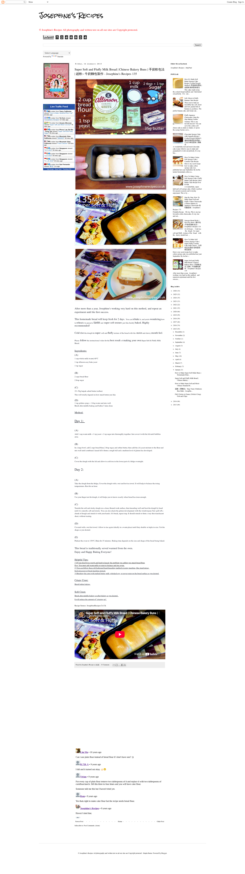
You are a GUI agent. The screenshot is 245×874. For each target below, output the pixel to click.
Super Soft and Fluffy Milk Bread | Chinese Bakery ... (186, 379)
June (177, 352)
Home (120, 821)
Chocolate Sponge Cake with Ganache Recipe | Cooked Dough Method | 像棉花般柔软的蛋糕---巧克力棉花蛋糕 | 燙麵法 (192, 139)
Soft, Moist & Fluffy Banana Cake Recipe (191, 99)
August (178, 345)
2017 (175, 322)
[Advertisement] (56, 216)
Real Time (58, 169)
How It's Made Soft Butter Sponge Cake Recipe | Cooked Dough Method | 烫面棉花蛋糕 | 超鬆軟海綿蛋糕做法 (193, 83)
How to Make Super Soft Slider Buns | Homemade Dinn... (188, 374)
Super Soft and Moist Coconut (60, 125)
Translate (60, 56)
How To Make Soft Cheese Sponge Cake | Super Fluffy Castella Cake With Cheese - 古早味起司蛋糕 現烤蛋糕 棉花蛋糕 (193, 244)
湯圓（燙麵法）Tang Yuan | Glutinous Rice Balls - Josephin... (188, 390)
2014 (175, 401)
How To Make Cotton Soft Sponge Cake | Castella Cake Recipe (191, 159)
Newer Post (79, 821)
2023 (175, 301)
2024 (175, 297)
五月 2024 (48, 150)
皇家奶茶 (61, 138)
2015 (175, 329)
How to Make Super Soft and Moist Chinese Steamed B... (187, 384)
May (177, 356)
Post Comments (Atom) (92, 825)
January (178, 370)
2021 (175, 308)
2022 (175, 304)
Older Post (160, 821)
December (178, 332)
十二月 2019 (49, 161)
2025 (175, 294)
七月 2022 (48, 155)
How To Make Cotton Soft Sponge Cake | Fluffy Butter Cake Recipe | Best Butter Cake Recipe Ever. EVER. (193, 180)
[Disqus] (120, 709)
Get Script (50, 169)
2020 (175, 311)
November (179, 335)
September (179, 342)
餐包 (51, 166)
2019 (175, 315)
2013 (175, 404)
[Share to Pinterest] (124, 665)
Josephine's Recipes (71, 15)
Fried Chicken (62, 143)
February (178, 366)
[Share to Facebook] (122, 665)
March (177, 363)
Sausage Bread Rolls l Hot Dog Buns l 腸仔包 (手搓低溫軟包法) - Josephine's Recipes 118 (192, 223)
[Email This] (114, 665)
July (177, 349)
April (177, 359)
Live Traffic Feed (59, 106)
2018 (175, 318)
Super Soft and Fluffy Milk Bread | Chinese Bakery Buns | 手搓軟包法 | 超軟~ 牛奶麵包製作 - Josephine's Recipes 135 (192, 265)
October (178, 339)
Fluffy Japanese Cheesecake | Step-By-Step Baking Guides (191, 117)
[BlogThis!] (116, 665)
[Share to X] (119, 665)
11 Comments (105, 665)
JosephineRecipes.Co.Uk (96, 605)
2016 (175, 325)
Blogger (164, 853)
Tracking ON (67, 169)
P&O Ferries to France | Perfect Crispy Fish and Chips (188, 395)
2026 (175, 291)
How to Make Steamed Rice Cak (61, 113)
